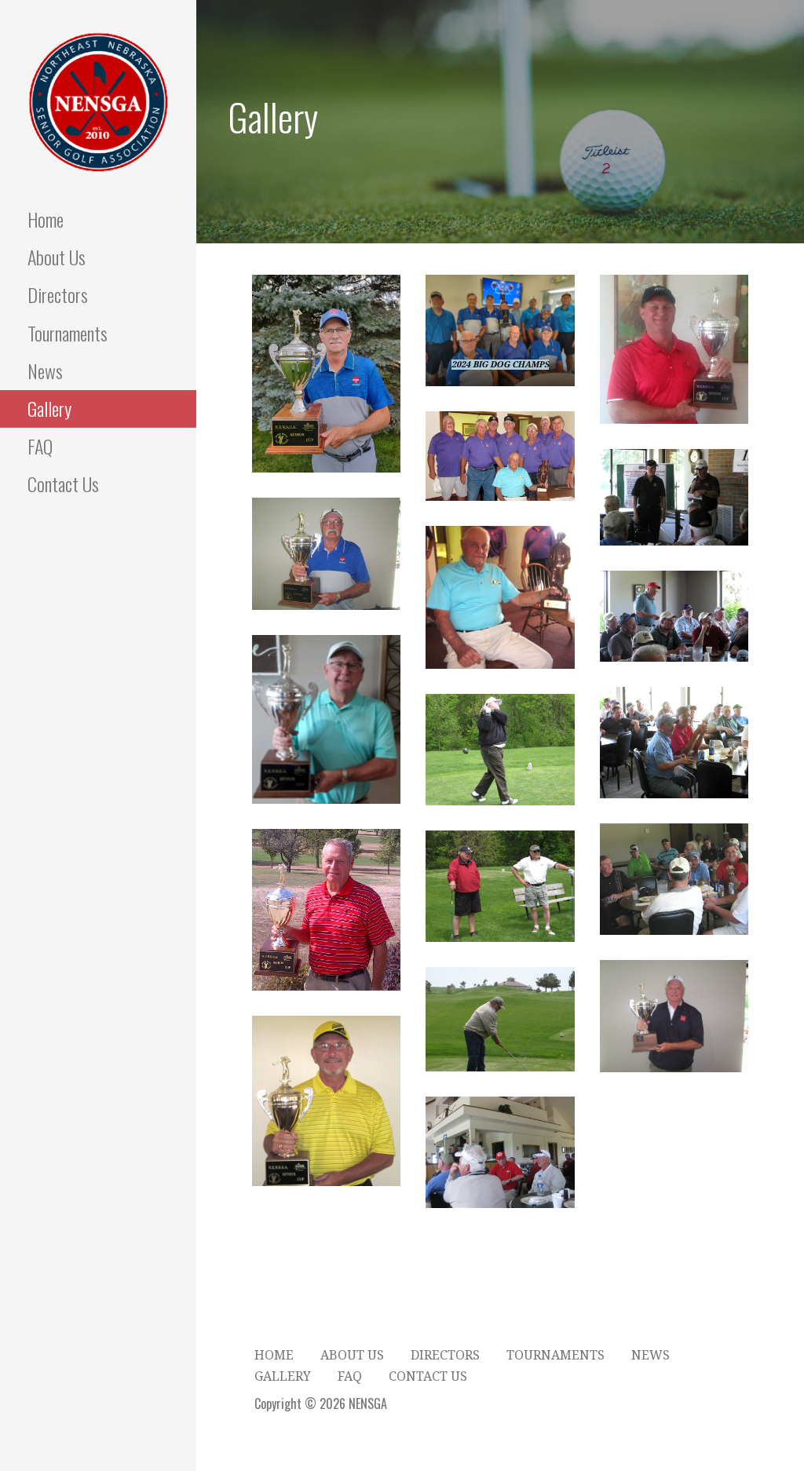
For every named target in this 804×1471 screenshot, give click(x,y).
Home (45, 219)
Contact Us (63, 483)
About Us (56, 257)
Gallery (49, 408)
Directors (57, 294)
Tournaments (67, 333)
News (45, 370)
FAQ (40, 446)
